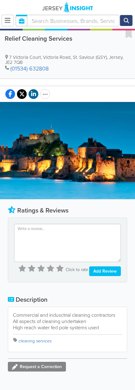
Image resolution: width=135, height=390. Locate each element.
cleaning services (35, 341)
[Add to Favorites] (129, 34)
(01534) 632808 (29, 68)
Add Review (105, 271)
